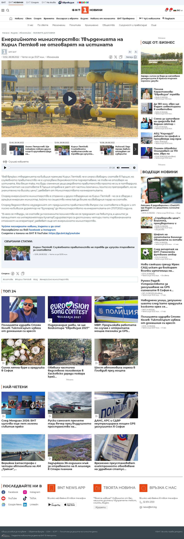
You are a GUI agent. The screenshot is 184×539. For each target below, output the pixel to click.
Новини (19, 18)
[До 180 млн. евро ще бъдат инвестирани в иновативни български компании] (146, 108)
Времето (49, 18)
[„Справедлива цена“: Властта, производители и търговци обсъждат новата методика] (146, 222)
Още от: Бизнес (158, 42)
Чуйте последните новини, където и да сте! (30, 226)
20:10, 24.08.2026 (148, 213)
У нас (30, 25)
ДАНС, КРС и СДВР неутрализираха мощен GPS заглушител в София (114, 423)
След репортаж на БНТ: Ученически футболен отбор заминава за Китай (166, 252)
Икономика (25, 33)
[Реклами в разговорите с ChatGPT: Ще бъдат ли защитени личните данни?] (162, 190)
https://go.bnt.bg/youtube (64, 233)
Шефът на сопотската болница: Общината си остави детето (168, 237)
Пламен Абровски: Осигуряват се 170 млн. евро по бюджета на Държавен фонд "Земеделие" (166, 151)
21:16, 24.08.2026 (161, 257)
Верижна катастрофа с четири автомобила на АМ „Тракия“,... (21, 466)
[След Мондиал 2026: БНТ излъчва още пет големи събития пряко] (23, 405)
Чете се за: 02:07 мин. (150, 328)
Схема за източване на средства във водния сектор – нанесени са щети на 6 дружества (168, 121)
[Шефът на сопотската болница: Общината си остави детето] (146, 239)
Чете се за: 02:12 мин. (163, 244)
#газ (35, 279)
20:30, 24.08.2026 (148, 326)
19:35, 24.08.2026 (161, 243)
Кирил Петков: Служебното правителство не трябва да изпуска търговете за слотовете (84, 248)
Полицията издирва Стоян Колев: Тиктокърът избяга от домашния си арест (21, 328)
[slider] (58, 167)
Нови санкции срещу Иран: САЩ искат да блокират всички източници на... (160, 267)
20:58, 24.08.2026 (161, 226)
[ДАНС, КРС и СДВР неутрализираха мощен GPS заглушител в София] (116, 405)
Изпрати (101, 507)
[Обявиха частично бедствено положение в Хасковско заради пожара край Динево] (69, 352)
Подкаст (170, 18)
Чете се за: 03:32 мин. (163, 259)
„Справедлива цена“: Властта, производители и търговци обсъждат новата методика (167, 221)
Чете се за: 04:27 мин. (163, 228)
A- (136, 52)
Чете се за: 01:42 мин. (150, 275)
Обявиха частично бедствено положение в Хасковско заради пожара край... (66, 372)
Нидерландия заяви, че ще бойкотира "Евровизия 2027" (69, 327)
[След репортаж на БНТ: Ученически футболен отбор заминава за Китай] (146, 254)
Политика (75, 25)
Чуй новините (152, 18)
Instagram (49, 229)
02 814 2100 (148, 502)
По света (43, 25)
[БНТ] (5, 52)
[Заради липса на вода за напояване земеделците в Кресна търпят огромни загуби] (162, 60)
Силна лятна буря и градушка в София (23, 369)
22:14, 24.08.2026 (148, 274)
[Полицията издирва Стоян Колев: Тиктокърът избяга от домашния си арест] (23, 309)
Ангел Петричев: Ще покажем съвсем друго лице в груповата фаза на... (38, 150)
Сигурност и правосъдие (133, 25)
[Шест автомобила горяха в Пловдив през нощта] (116, 352)
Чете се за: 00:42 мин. (165, 213)
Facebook (34, 229)
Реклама (69, 380)
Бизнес (84, 18)
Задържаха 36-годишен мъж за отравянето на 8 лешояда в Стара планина (69, 466)
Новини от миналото (102, 18)
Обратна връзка (36, 532)
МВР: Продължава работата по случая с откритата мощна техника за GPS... (115, 328)
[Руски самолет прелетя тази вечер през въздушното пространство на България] (69, 405)
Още (153, 25)
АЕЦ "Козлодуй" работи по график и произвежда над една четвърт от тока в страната (167, 136)
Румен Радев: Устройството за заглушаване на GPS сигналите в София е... (157, 285)
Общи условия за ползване (13, 532)
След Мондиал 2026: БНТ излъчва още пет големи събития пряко (19, 423)
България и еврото (67, 18)
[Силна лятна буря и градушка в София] (23, 352)
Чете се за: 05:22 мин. (150, 295)
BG (179, 10)
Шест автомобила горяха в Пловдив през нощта (114, 369)
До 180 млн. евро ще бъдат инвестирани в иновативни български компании (167, 107)
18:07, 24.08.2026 (148, 310)
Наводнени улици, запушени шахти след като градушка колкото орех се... (161, 303)
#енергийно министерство (54, 279)
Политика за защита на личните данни (78, 532)
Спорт (38, 18)
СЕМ (48, 532)
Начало (5, 33)
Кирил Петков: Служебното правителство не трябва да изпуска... (82, 150)
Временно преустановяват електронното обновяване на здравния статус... (114, 466)
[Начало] (11, 18)
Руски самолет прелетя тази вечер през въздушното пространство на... (69, 423)
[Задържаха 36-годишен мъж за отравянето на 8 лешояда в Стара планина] (69, 447)
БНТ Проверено (126, 18)
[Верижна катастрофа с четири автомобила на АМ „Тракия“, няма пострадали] (23, 447)
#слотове (8, 279)
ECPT (55, 532)
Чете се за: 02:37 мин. (150, 311)
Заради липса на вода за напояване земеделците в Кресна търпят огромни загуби (160, 78)
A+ (130, 52)
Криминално (91, 25)
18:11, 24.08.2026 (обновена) (152, 293)
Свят (28, 18)
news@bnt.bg (150, 507)
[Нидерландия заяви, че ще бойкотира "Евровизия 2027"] (69, 309)
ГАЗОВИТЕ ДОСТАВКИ (44, 33)
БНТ (3, 2)
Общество (108, 25)
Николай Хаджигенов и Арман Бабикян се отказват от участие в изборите (129, 150)
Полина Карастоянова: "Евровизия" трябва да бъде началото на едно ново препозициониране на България (168, 92)
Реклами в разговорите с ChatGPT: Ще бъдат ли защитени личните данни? (160, 208)
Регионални (58, 25)
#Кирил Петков (23, 279)
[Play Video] (70, 99)
